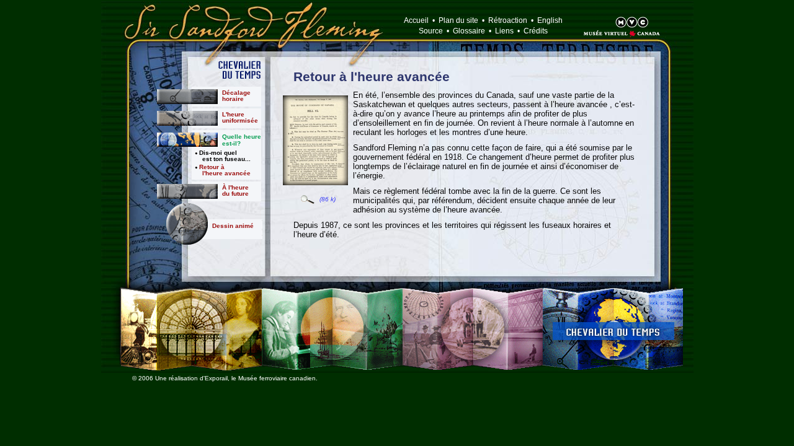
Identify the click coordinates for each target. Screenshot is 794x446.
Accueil (416, 20)
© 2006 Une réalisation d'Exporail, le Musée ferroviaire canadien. (225, 378)
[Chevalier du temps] (613, 329)
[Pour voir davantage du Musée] (607, 23)
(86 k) (327, 199)
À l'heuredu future (235, 190)
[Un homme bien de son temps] (191, 329)
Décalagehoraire (236, 95)
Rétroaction (507, 20)
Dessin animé (233, 225)
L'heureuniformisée (240, 117)
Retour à (225, 170)
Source (431, 31)
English (550, 20)
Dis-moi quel (225, 155)
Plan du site (458, 20)
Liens (504, 31)
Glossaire (469, 31)
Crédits (536, 31)
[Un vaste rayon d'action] (473, 329)
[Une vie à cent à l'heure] (332, 329)
